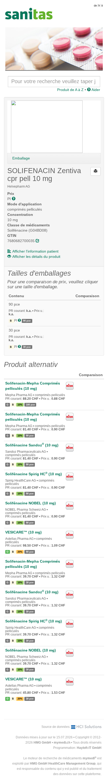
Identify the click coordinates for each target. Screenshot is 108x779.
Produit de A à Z (70, 90)
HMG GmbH (42, 742)
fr (99, 5)
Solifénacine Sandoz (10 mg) (31, 445)
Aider (95, 90)
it (102, 5)
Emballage (21, 158)
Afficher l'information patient (35, 251)
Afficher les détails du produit (36, 256)
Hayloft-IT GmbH (89, 748)
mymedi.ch (62, 742)
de (95, 5)
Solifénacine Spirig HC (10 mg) (33, 474)
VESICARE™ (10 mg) (23, 532)
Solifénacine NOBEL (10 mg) (30, 503)
